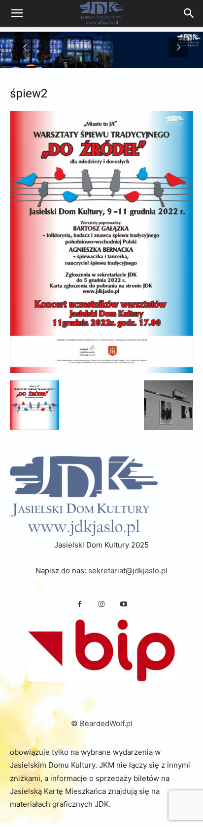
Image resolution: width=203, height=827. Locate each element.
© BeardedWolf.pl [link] (102, 723)
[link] (189, 13)
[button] (34, 405)
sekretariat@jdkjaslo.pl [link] (128, 570)
